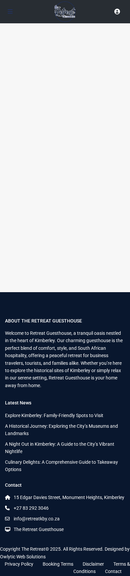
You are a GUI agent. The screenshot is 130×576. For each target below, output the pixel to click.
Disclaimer (93, 564)
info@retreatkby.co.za (37, 518)
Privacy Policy (19, 564)
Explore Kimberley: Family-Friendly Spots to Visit (54, 415)
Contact (113, 571)
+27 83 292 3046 (31, 508)
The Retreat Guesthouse (39, 529)
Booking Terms (58, 564)
